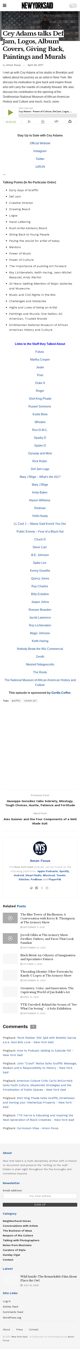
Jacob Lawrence (40, 617)
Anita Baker (40, 492)
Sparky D (40, 437)
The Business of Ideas (17, 1230)
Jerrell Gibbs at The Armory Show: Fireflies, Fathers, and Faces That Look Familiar (47, 939)
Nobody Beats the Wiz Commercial (40, 648)
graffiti (16, 700)
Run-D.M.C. (40, 429)
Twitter (40, 158)
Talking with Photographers (21, 1240)
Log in (7, 1301)
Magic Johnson (40, 633)
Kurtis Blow (40, 414)
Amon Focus (13, 65)
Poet (40, 375)
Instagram (40, 151)
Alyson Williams (40, 500)
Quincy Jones (40, 578)
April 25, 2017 (35, 65)
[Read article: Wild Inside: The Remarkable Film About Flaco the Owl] (10, 1280)
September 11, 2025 (33, 927)
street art (30, 700)
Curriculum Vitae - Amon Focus (37, 1128)
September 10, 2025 (34, 947)
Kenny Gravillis (40, 570)
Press (19, 1329)
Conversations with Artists (20, 1225)
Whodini (40, 422)
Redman (40, 508)
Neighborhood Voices (17, 1220)
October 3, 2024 (32, 964)
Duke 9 (40, 383)
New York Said (19, 1336)
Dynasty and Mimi (40, 453)
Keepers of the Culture (18, 1235)
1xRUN (40, 166)
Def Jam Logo (40, 469)
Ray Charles (40, 586)
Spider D (40, 445)
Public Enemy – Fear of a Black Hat (40, 531)
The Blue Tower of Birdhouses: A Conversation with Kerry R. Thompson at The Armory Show (47, 918)
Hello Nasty (40, 515)
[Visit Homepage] (37, 5)
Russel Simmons (40, 406)
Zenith (40, 656)
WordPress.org (12, 1317)
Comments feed (13, 1311)
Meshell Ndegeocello (40, 664)
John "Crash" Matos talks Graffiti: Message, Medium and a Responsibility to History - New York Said (40, 1068)
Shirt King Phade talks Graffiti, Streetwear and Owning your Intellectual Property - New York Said (39, 1102)
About (6, 1329)
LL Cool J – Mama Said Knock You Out (40, 523)
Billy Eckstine (40, 594)
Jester (40, 367)
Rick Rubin (40, 461)
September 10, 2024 (34, 980)
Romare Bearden (40, 609)
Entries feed (10, 1306)
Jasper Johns (40, 601)
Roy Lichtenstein (40, 625)
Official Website (40, 143)
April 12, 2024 (30, 997)
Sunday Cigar (11, 1254)
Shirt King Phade (40, 398)
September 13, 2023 (33, 1013)
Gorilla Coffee (61, 692)
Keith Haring (40, 641)
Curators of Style (14, 1249)
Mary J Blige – (40, 476)
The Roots (40, 672)
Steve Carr (40, 547)
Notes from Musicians (17, 1245)
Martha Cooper (40, 359)
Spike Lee (40, 562)
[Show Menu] (4, 5)
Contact (8, 1259)
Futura (40, 351)
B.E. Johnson (40, 555)
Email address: (12, 1190)
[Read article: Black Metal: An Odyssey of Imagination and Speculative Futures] (10, 958)
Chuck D (40, 539)
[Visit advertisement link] (40, 746)
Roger (40, 390)
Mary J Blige (40, 484)
